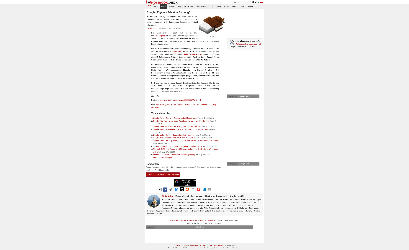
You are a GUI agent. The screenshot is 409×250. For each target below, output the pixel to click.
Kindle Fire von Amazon (192, 54)
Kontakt (203, 245)
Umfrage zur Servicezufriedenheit (248, 44)
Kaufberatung (215, 6)
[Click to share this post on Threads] (171, 190)
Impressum (178, 245)
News (163, 6)
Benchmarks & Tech (185, 6)
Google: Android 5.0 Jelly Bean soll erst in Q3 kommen (173, 135)
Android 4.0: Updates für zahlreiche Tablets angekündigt (174, 154)
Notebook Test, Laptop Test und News (181, 220)
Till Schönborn (152, 28)
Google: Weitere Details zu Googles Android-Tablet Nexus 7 (175, 118)
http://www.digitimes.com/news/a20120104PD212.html (180, 100)
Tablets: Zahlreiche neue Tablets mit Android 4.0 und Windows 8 (177, 146)
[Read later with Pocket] (193, 189)
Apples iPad (177, 51)
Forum (250, 6)
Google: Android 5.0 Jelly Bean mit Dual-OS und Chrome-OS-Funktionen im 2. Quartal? (186, 140)
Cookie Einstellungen (215, 245)
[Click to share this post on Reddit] (187, 189)
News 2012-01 (211, 220)
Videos (172, 6)
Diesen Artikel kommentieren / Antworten (163, 174)
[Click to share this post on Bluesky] (176, 190)
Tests (156, 6)
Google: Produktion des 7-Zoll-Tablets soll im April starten (174, 138)
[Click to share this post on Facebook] (165, 190)
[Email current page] (210, 190)
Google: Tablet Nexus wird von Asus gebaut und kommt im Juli (176, 126)
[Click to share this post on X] (182, 189)
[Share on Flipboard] (199, 189)
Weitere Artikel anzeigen (162, 157)
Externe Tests (202, 6)
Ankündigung (160, 35)
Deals (226, 6)
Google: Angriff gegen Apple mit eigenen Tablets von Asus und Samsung (180, 129)
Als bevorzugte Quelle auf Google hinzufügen (187, 182)
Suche (234, 6)
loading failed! (232, 96)
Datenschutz (194, 245)
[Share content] (160, 189)
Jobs (242, 6)
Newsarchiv (202, 220)
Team (186, 245)
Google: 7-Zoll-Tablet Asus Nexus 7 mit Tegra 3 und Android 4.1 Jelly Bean (181, 121)
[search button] (253, 2)
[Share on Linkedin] (204, 189)
